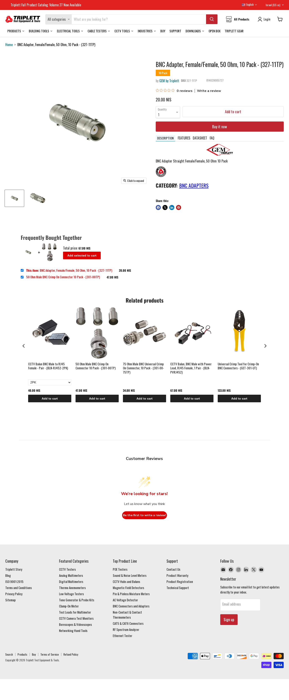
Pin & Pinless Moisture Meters (131, 593)
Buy (34, 654)
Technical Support (178, 587)
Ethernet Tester (122, 635)
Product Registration (180, 581)
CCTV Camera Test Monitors (76, 618)
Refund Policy (70, 654)
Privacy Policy (13, 593)
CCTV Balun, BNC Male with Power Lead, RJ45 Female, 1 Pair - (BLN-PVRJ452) (191, 368)
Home (9, 44)
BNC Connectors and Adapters (131, 606)
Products (22, 654)
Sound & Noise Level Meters (129, 575)
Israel (273, 5)
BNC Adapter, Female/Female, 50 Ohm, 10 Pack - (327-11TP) (69, 270)
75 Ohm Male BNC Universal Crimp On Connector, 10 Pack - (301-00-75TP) (143, 368)
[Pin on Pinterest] (178, 207)
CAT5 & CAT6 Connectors (128, 623)
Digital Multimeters (71, 581)
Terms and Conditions (18, 587)
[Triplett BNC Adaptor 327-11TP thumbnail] (14, 198)
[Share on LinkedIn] (171, 207)
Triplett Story (13, 569)
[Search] (211, 19)
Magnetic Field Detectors (128, 587)
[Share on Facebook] (158, 207)
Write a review (209, 91)
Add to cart (50, 398)
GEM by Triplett (169, 80)
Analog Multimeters (71, 575)
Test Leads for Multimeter (75, 612)
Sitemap (10, 600)
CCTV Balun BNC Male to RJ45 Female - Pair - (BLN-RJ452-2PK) (48, 366)
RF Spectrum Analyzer (126, 629)
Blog (8, 575)
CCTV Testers (67, 569)
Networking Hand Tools (73, 630)
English (250, 4)
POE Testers (120, 569)
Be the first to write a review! (144, 515)
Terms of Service (49, 654)
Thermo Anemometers (72, 587)
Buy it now (219, 126)
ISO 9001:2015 (14, 581)
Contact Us (173, 569)
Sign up (229, 619)
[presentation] (24, 346)
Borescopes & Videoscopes (75, 624)
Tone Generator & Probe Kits (76, 600)
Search (9, 654)
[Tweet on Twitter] (165, 207)
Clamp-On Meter (69, 606)
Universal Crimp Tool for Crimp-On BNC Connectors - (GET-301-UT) (238, 366)
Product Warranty (177, 575)
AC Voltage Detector (125, 600)
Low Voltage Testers (71, 593)
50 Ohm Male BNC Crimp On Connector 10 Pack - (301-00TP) (63, 277)
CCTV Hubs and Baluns (126, 581)
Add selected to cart (81, 255)
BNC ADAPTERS (194, 185)
